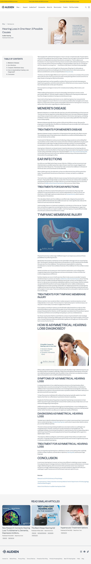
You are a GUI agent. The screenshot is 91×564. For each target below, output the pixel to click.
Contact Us (5, 558)
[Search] (86, 7)
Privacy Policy (21, 558)
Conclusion (11, 74)
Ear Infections (12, 65)
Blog (83, 558)
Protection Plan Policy (42, 558)
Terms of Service (31, 558)
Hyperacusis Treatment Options (74, 528)
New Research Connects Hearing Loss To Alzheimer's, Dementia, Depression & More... (16, 530)
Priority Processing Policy (56, 558)
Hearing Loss (10, 24)
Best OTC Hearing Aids (69, 558)
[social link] (81, 552)
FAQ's (78, 558)
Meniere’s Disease (13, 63)
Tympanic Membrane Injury (16, 67)
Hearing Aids (50, 533)
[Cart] (89, 7)
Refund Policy (13, 558)
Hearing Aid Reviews (42, 533)
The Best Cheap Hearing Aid (43, 528)
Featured (5, 538)
